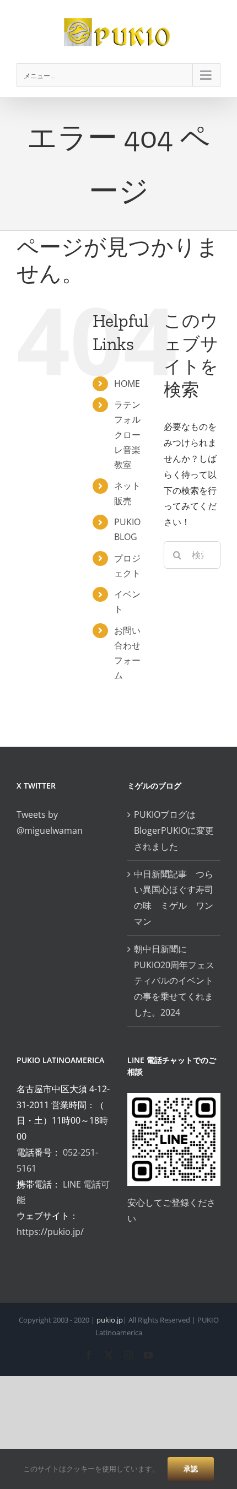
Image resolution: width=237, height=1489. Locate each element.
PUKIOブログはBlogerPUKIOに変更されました (174, 830)
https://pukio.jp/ (50, 1232)
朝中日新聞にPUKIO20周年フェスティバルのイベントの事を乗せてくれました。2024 (174, 980)
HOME (127, 383)
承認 (191, 1469)
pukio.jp (109, 1320)
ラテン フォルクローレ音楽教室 (127, 434)
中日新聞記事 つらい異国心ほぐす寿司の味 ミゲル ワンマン (173, 897)
